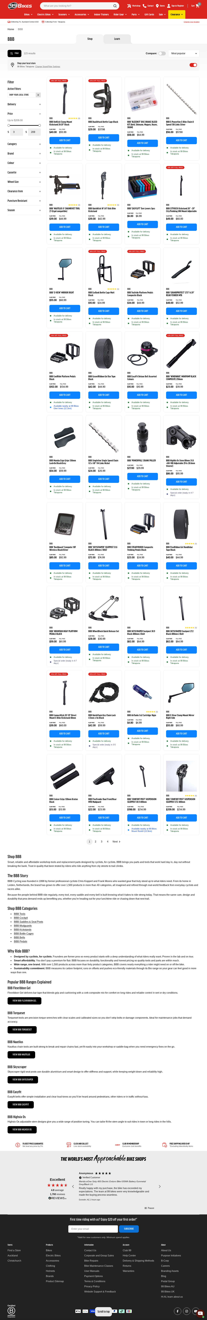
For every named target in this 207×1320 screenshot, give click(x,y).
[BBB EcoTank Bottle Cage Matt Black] (103, 269)
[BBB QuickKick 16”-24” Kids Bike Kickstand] (103, 185)
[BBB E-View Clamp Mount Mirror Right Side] (181, 692)
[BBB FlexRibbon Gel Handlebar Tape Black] (181, 524)
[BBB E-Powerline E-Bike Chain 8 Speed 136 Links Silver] (181, 98)
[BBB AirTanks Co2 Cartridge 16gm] (142, 692)
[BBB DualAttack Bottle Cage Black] (103, 98)
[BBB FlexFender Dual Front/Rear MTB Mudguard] (103, 776)
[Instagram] (186, 1311)
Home (11, 29)
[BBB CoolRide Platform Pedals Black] (64, 353)
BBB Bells (19, 937)
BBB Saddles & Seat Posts (28, 921)
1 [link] (89, 841)
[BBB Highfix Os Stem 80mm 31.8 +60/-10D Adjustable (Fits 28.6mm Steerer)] (181, 437)
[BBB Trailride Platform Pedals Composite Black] (142, 269)
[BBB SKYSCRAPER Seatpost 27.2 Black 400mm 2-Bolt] (181, 608)
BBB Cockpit (21, 918)
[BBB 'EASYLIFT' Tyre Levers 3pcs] (142, 185)
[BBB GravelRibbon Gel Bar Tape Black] (103, 353)
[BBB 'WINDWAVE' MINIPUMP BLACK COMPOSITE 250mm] (181, 353)
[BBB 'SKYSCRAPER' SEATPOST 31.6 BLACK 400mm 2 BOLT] (103, 524)
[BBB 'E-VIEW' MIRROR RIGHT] (64, 269)
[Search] (115, 6)
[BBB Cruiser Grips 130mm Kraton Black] (64, 776)
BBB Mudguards (23, 925)
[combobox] (79, 6)
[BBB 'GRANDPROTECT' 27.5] (181, 269)
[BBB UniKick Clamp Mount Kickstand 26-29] (64, 98)
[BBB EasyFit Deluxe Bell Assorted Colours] (142, 353)
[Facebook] (177, 1311)
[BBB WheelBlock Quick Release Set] (103, 608)
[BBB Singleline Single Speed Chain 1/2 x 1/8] (103, 437)
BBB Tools (19, 914)
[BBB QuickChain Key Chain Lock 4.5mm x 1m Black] (103, 692)
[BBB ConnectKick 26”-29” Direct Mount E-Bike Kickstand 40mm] (64, 692)
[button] (74, 118)
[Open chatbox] (200, 1313)
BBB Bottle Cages (23, 933)
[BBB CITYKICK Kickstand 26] (181, 185)
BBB (51, 118)
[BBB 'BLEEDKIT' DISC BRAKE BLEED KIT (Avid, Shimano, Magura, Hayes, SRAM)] (142, 98)
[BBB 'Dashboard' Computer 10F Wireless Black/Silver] (64, 524)
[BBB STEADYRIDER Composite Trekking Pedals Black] (142, 524)
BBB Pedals (20, 941)
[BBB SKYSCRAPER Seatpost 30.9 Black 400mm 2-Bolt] (142, 608)
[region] (116, 1186)
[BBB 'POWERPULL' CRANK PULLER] (142, 437)
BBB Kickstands (22, 929)
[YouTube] (195, 1311)
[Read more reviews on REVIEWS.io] (57, 1199)
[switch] (193, 65)
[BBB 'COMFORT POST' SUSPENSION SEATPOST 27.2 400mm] (181, 776)
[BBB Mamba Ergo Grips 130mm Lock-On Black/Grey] (64, 437)
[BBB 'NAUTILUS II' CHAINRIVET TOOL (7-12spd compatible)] (64, 185)
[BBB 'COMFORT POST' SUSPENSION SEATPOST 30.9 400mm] (142, 776)
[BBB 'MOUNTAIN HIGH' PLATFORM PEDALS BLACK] (64, 608)
